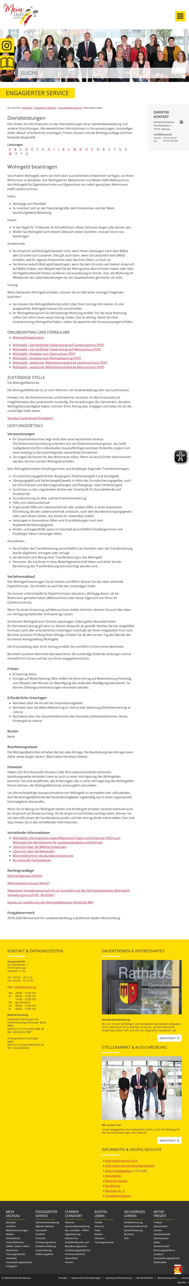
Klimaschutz (71, 1238)
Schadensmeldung (118, 1196)
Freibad (158, 1222)
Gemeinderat (13, 1238)
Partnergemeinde (15, 1254)
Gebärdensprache (167, 1278)
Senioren (99, 1226)
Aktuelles (11, 1222)
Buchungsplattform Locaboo (164, 1252)
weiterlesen (168, 1038)
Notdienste (112, 1186)
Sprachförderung (133, 1230)
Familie (98, 1222)
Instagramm (7, 45)
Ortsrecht (40, 1238)
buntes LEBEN (100, 1213)
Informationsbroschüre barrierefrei (129, 1166)
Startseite (21, 18)
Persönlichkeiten (15, 1242)
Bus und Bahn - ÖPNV (77, 1230)
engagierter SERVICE (45, 107)
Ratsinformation (116, 1181)
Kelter (157, 1242)
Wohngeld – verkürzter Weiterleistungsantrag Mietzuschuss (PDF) (58, 367)
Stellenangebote (44, 1254)
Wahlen (10, 1234)
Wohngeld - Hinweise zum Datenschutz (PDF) (44, 354)
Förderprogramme (45, 1242)
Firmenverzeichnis (75, 1254)
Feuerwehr (41, 1230)
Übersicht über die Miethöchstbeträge (39, 847)
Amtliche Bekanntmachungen (17, 1228)
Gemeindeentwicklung (77, 1226)
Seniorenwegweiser (118, 1171)
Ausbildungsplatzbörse (77, 1250)
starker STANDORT (73, 1213)
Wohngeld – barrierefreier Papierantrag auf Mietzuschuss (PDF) (57, 349)
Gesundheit (71, 1258)
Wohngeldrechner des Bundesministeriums (43, 856)
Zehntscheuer (161, 1238)
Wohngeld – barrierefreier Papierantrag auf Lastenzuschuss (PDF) (58, 345)
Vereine (158, 1230)
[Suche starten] (178, 73)
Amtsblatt (7, 63)
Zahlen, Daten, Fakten (18, 1246)
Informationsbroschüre (121, 1161)
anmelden (185, 39)
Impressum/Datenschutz (118, 1278)
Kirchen (69, 1262)
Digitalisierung (72, 1234)
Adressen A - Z (115, 1191)
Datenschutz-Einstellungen (86, 1278)
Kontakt (62, 1278)
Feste (97, 1230)
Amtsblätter (113, 1176)
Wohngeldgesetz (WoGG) (24, 876)
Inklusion (99, 1238)
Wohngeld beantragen (28, 337)
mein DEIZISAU (13, 1213)
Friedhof (40, 1234)
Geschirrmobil (161, 1246)
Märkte (98, 1234)
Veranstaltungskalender (19, 1262)
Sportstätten (161, 1226)
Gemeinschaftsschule (135, 1226)
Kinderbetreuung (133, 1222)
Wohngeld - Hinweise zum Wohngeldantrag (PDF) (47, 358)
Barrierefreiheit (145, 1278)
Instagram (11, 1266)
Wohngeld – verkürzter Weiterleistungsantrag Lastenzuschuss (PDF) (60, 363)
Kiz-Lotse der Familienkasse (32, 860)
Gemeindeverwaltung (70, 107)
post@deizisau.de (163, 134)
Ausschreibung (43, 1250)
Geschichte (12, 1250)
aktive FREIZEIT (160, 1213)
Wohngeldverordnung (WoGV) (28, 883)
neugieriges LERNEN (133, 1213)
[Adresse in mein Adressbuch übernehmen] (181, 122)
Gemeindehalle (162, 1234)
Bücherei (129, 1234)
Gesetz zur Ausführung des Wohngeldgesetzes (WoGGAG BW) (50, 902)
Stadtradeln (160, 1262)
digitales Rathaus (44, 1226)
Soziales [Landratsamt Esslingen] (30, 418)
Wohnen (69, 1222)
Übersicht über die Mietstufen (33, 851)
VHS (126, 1238)
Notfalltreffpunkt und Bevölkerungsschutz (77, 1244)
